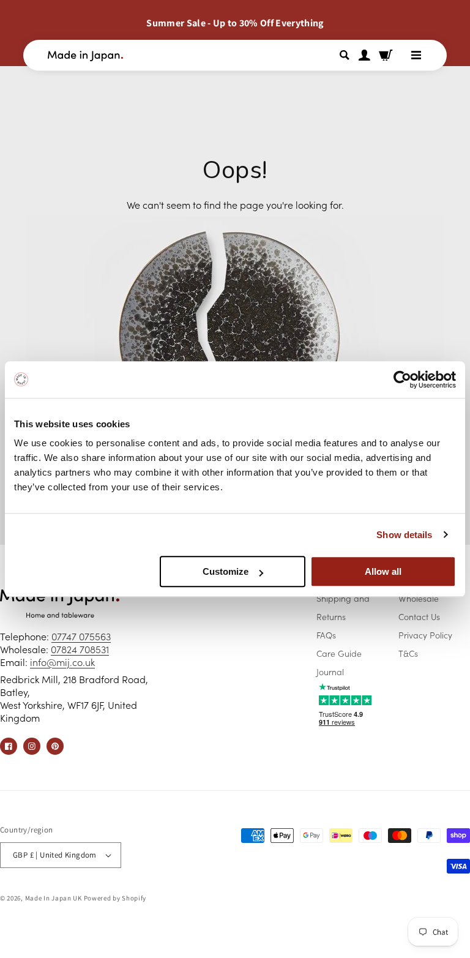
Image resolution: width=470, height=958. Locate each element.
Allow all (383, 571)
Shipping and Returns (343, 607)
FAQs (326, 635)
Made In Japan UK (53, 898)
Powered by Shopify (115, 898)
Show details (404, 535)
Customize (225, 571)
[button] (346, 55)
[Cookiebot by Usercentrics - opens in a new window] (402, 379)
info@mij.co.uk (62, 661)
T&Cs (408, 653)
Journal (330, 671)
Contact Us (419, 616)
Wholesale (418, 598)
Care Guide (339, 653)
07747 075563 (81, 636)
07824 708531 (80, 649)
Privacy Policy (425, 635)
